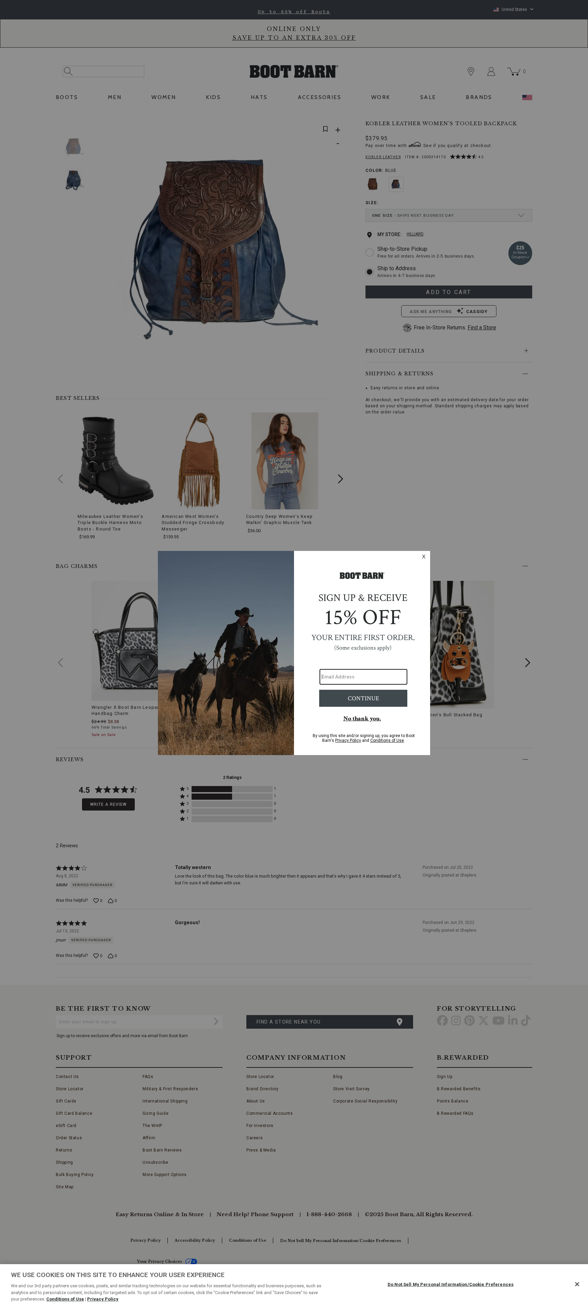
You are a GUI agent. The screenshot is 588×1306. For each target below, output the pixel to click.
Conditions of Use (65, 1299)
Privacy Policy (102, 1299)
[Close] (577, 1284)
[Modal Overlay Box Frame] (294, 653)
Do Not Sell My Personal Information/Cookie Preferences (450, 1284)
